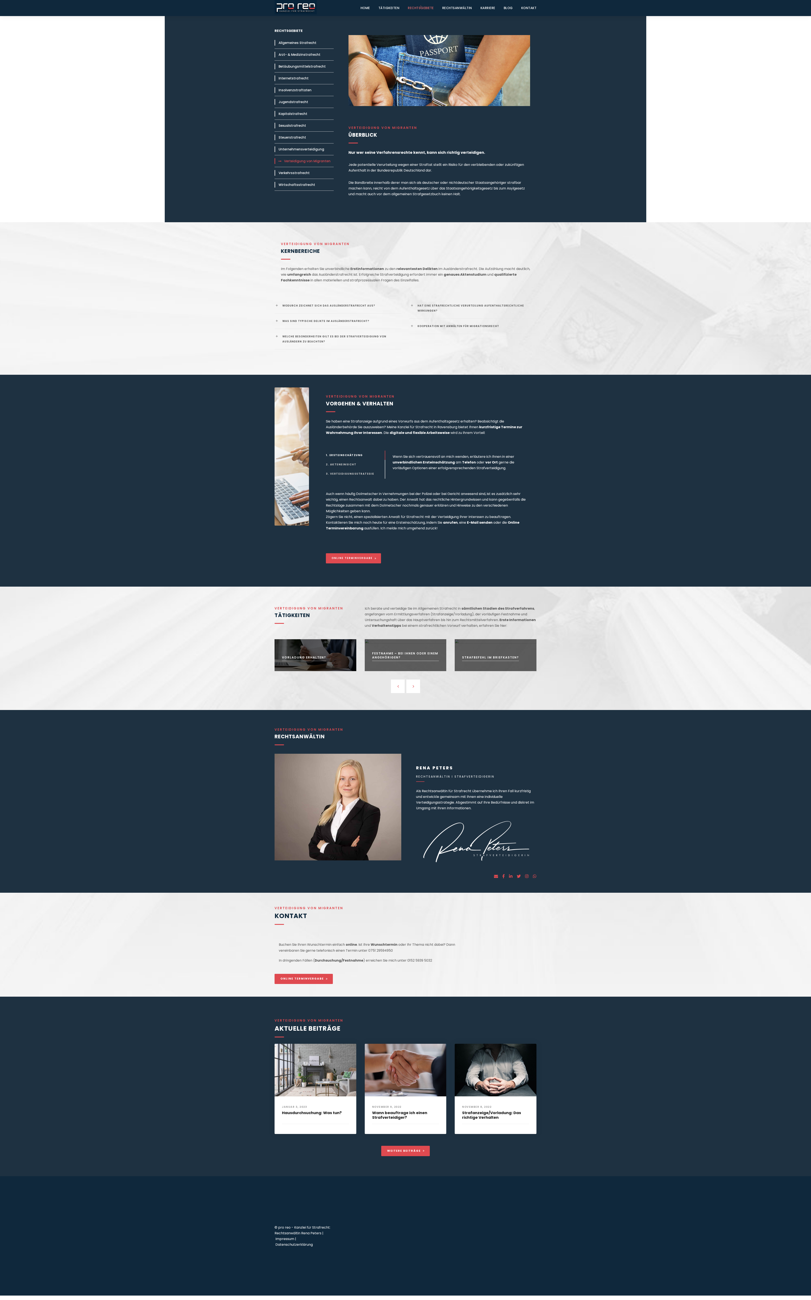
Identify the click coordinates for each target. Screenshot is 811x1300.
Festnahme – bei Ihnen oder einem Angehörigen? (405, 655)
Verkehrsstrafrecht (294, 173)
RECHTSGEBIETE (421, 8)
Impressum (284, 1238)
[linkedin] (511, 876)
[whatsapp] (534, 876)
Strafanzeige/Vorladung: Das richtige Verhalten (491, 1115)
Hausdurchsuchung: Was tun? (312, 1112)
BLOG (508, 8)
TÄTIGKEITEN (389, 8)
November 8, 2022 (476, 1107)
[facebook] (503, 876)
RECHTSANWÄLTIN (457, 8)
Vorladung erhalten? (304, 657)
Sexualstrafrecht (292, 125)
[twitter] (519, 876)
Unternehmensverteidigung (301, 149)
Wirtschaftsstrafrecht (297, 185)
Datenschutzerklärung (294, 1244)
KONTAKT (529, 8)
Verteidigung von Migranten (307, 161)
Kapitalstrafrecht (293, 114)
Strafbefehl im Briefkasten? (490, 657)
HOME (365, 8)
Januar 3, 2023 (294, 1107)
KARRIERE (487, 8)
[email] (496, 876)
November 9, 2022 (386, 1107)
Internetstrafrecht (294, 78)
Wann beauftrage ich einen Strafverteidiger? (399, 1115)
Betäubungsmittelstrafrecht (302, 66)
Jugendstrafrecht (293, 102)
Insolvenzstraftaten (295, 90)
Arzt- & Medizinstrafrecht (299, 54)
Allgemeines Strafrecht (297, 43)
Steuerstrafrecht (292, 137)
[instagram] (527, 876)
